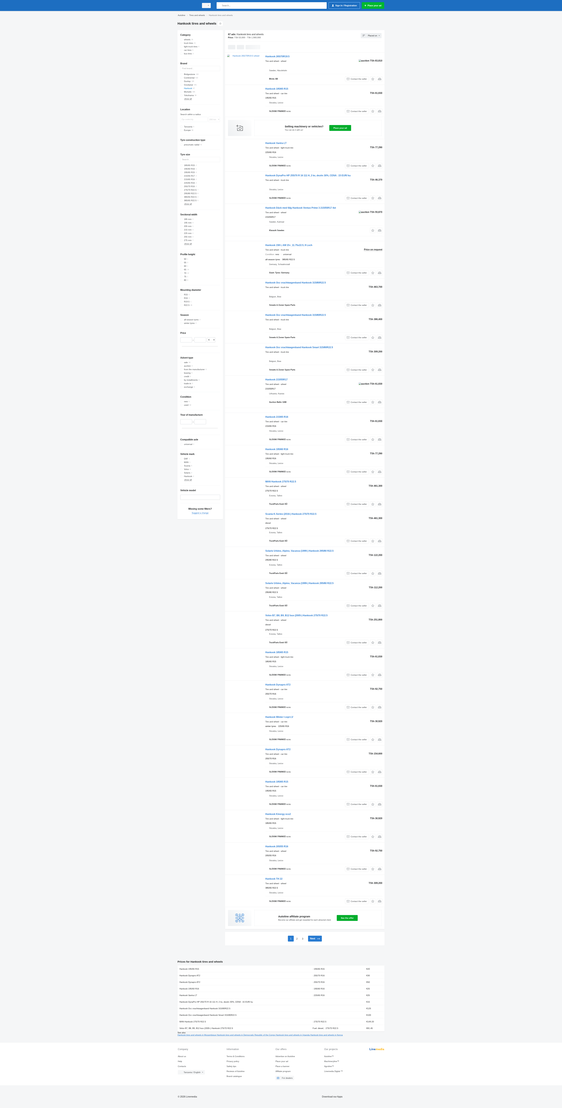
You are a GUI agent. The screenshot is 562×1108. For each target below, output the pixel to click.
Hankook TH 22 (273, 879)
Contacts (182, 1066)
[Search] (219, 5)
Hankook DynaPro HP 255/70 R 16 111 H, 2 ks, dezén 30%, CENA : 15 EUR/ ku (308, 175)
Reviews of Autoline (236, 1071)
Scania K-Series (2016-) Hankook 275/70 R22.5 (290, 514)
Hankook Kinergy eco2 (278, 814)
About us (182, 1056)
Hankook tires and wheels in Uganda (293, 1035)
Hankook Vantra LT (276, 143)
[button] (372, 79)
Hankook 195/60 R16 (276, 449)
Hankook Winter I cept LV (279, 717)
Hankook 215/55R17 (276, 379)
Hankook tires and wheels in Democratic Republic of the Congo (246, 1035)
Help (180, 1061)
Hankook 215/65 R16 (276, 417)
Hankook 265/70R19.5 (277, 56)
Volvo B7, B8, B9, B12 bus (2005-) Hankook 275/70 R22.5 (296, 615)
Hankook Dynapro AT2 (278, 684)
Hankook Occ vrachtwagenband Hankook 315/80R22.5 (295, 282)
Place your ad (340, 128)
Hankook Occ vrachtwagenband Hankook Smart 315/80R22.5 (299, 347)
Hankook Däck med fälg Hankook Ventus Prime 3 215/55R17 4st (300, 208)
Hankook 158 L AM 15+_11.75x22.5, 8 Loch (288, 245)
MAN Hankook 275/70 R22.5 (280, 481)
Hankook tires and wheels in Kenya (326, 1035)
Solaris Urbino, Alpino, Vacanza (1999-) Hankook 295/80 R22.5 (299, 551)
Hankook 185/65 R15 (276, 652)
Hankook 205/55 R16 (276, 846)
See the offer (347, 918)
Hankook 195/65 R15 (276, 89)
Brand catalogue (234, 1076)
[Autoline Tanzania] (188, 5)
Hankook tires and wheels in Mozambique (197, 1035)
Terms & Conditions (236, 1056)
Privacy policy (233, 1061)
